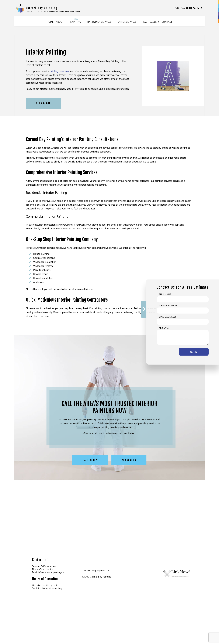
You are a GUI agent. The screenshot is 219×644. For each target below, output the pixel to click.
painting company (59, 71)
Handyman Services (99, 22)
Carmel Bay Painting (41, 8)
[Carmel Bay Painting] (20, 8)
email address (168, 317)
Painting (75, 22)
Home (50, 22)
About (60, 22)
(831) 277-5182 (194, 8)
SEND (193, 351)
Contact (167, 22)
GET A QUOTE (43, 103)
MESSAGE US (129, 460)
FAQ (145, 22)
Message (164, 328)
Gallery (154, 22)
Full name (165, 294)
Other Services (127, 22)
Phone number (168, 306)
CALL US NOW (90, 460)
